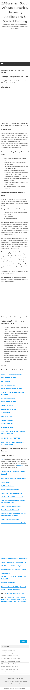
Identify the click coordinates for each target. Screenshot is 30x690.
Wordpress (22, 688)
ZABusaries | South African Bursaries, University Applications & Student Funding (15, 12)
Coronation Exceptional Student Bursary (10, 658)
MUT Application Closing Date (8, 653)
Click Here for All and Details (13, 478)
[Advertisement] (15, 44)
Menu (15, 64)
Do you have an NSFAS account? (10, 510)
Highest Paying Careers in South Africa (10, 663)
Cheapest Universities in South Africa (9, 669)
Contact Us (18, 684)
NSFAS (2, 459)
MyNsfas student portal (7, 486)
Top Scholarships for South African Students (11, 672)
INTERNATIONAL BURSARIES (10, 438)
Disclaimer (11, 684)
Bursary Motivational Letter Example (11, 374)
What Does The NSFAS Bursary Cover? (12, 497)
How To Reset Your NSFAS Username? (11, 493)
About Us (6, 681)
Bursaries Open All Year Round (15, 593)
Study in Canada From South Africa (9, 666)
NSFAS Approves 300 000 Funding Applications (14, 566)
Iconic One (6, 688)
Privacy (12, 681)
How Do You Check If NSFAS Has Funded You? (13, 562)
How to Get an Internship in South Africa (10, 661)
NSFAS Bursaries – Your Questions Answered (13, 569)
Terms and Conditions (20, 681)
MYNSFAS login (5, 482)
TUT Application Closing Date (8, 650)
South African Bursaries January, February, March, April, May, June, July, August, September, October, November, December (14, 599)
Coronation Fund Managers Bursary (9, 655)
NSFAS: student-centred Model (10, 489)
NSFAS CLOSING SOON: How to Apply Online (13, 523)
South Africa (20, 465)
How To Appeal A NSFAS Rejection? (11, 506)
